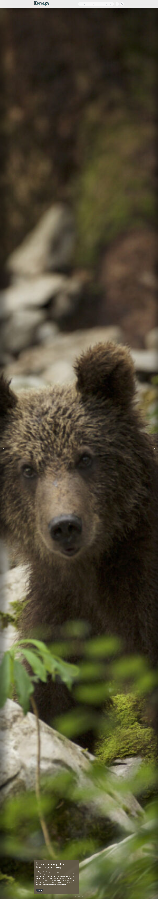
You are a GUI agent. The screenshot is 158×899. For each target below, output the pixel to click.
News (98, 4)
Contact (105, 4)
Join (111, 4)
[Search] (122, 4)
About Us (83, 4)
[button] (39, 890)
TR (117, 4)
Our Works (91, 4)
